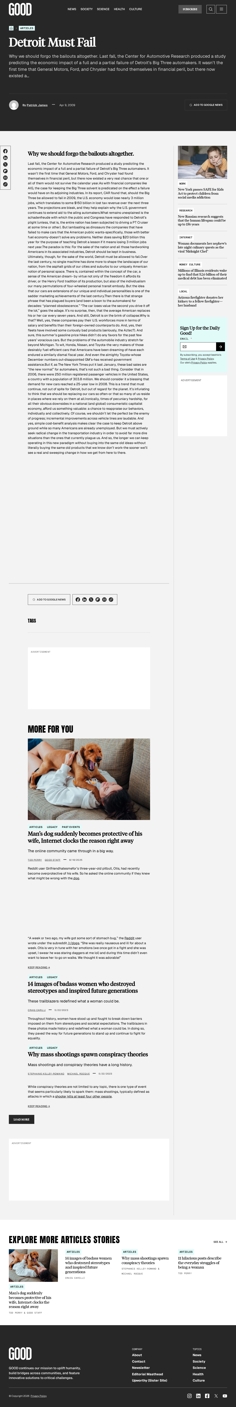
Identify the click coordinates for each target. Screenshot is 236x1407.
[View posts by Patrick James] (14, 105)
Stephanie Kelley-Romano (46, 1073)
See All (219, 1242)
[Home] (11, 28)
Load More (22, 1119)
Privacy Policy (206, 358)
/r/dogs (73, 943)
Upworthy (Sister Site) (149, 1380)
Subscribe (190, 9)
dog (76, 878)
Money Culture (190, 264)
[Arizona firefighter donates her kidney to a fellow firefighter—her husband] (202, 296)
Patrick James (37, 105)
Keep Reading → (39, 967)
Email (186, 338)
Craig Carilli (37, 1010)
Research (185, 210)
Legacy (52, 827)
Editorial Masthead (147, 1374)
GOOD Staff (52, 860)
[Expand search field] (210, 9)
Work (182, 183)
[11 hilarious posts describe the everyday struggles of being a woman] (202, 1262)
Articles (26, 28)
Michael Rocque (78, 1073)
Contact (138, 1361)
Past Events (71, 827)
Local (183, 291)
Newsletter (141, 1368)
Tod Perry (35, 860)
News (72, 9)
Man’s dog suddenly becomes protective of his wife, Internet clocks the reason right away (85, 837)
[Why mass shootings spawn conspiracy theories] (146, 1262)
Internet (185, 237)
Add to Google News (208, 105)
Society (87, 9)
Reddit (129, 938)
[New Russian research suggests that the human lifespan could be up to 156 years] (202, 215)
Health (119, 9)
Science (103, 9)
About (137, 1355)
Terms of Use (187, 358)
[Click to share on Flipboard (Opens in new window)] (5, 171)
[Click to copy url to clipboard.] (5, 184)
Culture (135, 9)
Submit (222, 348)
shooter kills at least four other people (83, 1096)
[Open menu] (221, 9)
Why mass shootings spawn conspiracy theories (88, 1054)
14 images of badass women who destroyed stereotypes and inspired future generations (83, 987)
